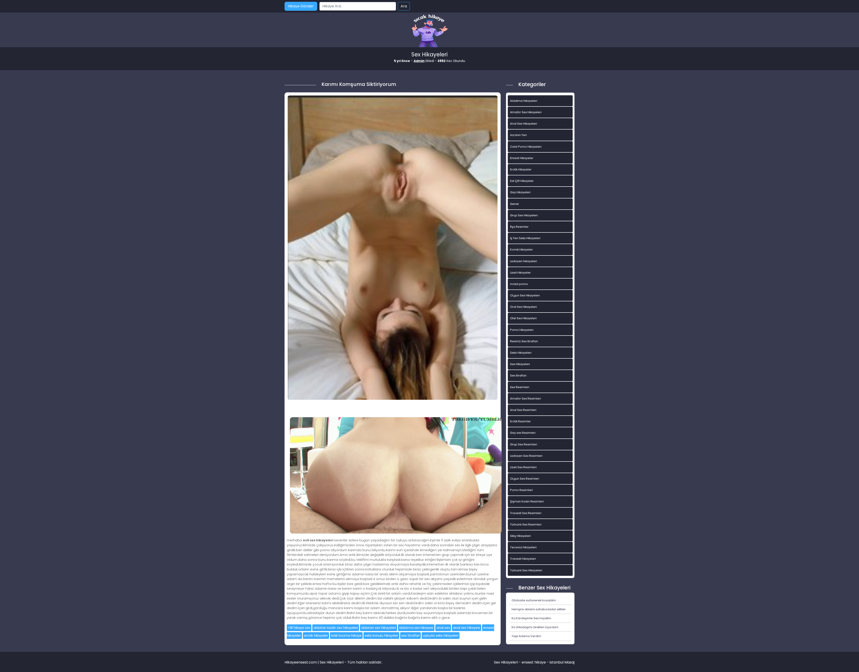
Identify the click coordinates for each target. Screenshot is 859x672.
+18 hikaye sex (299, 627)
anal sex (443, 627)
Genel (514, 204)
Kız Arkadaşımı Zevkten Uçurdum (535, 627)
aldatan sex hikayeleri (378, 627)
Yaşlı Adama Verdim (526, 636)
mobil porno (519, 284)
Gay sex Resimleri (523, 433)
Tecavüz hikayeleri (523, 547)
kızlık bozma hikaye (346, 635)
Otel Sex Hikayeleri (523, 318)
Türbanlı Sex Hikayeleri (526, 570)
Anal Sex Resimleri (523, 410)
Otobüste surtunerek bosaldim (534, 600)
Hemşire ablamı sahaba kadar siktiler (539, 609)
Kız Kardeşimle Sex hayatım (531, 618)
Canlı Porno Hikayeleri (526, 147)
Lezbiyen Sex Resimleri (526, 456)
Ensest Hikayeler (521, 158)
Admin (419, 61)
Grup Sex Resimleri (523, 444)
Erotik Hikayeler (521, 169)
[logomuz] (429, 31)
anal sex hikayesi (466, 627)
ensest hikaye (534, 662)
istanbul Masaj (562, 662)
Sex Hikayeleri (520, 364)
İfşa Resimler (519, 227)
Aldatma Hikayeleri (523, 101)
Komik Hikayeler (521, 249)
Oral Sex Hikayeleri (523, 307)
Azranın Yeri (518, 135)
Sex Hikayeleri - (508, 662)
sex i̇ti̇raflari (410, 635)
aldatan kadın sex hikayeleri (335, 627)
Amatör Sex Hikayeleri (526, 112)
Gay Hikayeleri (520, 192)
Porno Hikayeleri (522, 330)
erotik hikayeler (316, 635)
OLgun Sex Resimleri (524, 479)
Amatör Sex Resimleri (525, 398)
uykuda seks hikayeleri (440, 635)
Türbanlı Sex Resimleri (526, 524)
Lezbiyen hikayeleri (523, 261)
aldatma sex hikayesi (416, 627)
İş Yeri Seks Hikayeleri (525, 238)
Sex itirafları (518, 375)
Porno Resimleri (521, 490)
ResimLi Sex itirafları (524, 341)
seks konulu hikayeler (381, 635)
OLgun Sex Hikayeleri (525, 295)
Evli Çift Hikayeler (522, 181)
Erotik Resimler (520, 421)
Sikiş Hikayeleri (520, 536)
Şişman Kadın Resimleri (527, 501)
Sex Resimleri (519, 387)
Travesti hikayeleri (523, 559)
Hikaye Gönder (301, 6)
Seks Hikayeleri (521, 353)
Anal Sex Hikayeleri (523, 123)
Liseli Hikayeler (520, 272)
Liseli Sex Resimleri (523, 467)
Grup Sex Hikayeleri (524, 215)
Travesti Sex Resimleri (525, 513)
